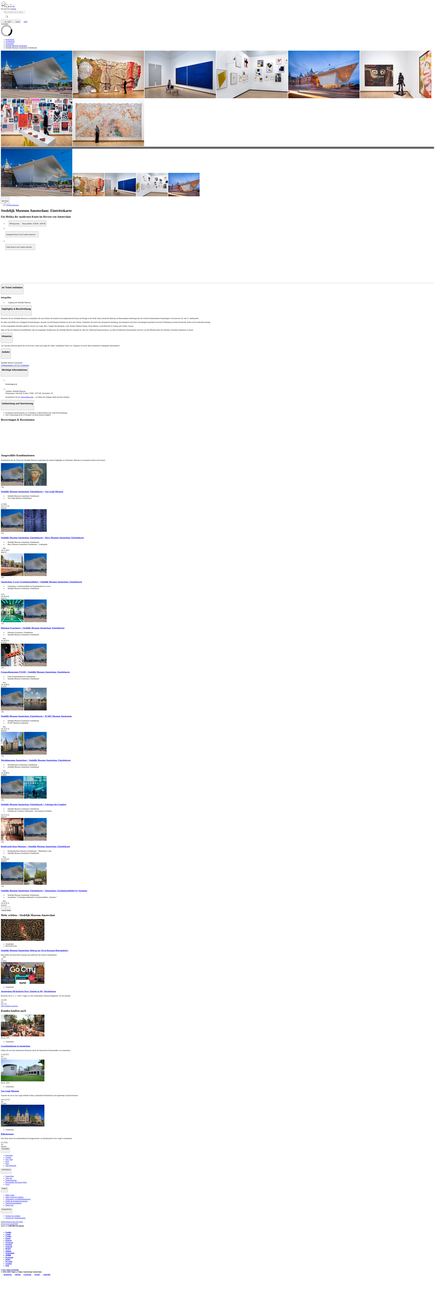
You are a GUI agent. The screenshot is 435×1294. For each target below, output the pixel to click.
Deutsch (8, 1240)
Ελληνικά (9, 1242)
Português (9, 1257)
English (8, 1232)
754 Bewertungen (12, 205)
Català (8, 1234)
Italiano (8, 1251)
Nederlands (9, 1253)
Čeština (8, 1236)
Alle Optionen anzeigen (9, 1006)
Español (8, 1245)
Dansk (7, 1238)
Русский (8, 1262)
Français (8, 1247)
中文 (7, 1266)
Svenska (8, 1264)
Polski (7, 1259)
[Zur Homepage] (13, 9)
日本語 (8, 1255)
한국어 (8, 1249)
